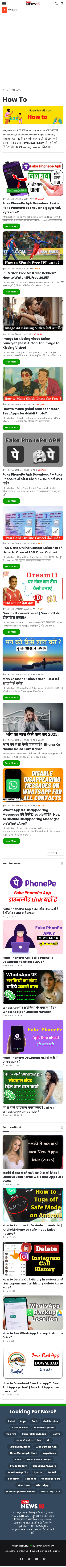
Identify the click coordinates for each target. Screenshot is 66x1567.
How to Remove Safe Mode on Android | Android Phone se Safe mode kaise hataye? (32, 1229)
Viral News (24, 1485)
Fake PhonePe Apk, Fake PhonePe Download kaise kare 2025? (28, 960)
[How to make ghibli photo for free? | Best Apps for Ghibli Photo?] (33, 384)
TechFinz (53, 1472)
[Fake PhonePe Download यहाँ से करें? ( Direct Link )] (33, 1037)
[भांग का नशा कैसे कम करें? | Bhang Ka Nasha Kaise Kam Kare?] (33, 720)
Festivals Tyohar (44, 1427)
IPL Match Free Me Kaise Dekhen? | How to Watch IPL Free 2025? (30, 275)
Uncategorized (50, 1478)
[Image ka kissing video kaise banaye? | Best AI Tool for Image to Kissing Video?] (33, 314)
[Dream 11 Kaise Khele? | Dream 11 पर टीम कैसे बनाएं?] (33, 588)
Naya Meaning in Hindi (23, 1453)
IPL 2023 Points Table (28, 1440)
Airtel (11, 1421)
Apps (23, 1421)
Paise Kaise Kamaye (39, 1459)
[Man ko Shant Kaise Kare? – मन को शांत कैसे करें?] (33, 654)
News (18, 1459)
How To (56, 1434)
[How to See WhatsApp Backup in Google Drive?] (33, 1312)
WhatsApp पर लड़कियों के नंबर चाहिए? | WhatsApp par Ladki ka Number (30, 1010)
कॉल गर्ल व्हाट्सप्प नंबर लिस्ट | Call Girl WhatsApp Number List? (29, 1110)
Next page (53, 852)
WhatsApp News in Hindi (20, 1491)
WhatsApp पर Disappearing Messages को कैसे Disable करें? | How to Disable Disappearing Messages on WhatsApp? (31, 817)
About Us (10, 1550)
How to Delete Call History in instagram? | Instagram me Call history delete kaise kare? (33, 1283)
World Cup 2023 (50, 1491)
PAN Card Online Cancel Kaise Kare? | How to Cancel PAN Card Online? (32, 550)
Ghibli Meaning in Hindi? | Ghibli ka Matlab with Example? (37, 9)
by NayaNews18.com (43, 1545)
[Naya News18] (33, 3)
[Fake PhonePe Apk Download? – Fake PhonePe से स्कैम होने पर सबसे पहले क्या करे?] (33, 450)
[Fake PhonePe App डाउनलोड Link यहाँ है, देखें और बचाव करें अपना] (33, 888)
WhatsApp (42, 1485)
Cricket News (20, 1427)
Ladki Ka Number (19, 1446)
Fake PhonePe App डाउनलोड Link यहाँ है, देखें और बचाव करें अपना (31, 911)
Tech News (13, 1478)
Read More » (11, 226)
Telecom (30, 1478)
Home (7, 90)
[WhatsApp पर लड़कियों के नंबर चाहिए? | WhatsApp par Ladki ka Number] (33, 987)
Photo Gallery (18, 1466)
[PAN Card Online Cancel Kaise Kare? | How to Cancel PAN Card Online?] (33, 523)
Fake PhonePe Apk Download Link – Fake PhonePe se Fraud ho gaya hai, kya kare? (32, 207)
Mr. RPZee (9, 198)
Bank (35, 1421)
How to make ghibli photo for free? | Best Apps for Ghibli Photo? (32, 411)
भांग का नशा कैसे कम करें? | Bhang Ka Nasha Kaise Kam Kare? (31, 746)
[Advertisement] (33, 49)
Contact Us (22, 1550)
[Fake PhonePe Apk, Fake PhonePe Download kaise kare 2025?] (33, 937)
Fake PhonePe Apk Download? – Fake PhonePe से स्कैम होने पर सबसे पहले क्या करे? (32, 479)
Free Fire (11, 1434)
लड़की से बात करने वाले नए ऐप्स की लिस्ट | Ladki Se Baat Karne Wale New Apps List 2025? (33, 1177)
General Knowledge (34, 1434)
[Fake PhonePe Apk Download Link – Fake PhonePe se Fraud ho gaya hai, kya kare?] (33, 178)
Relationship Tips (18, 1472)
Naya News (49, 1453)
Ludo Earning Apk (46, 1446)
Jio (48, 1440)
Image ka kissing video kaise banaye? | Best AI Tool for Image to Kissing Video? (31, 343)
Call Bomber (50, 1421)
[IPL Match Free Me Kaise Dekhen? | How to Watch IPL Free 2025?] (33, 248)
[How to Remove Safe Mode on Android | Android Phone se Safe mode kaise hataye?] (33, 1205)
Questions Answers (44, 1466)
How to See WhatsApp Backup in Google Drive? (33, 1335)
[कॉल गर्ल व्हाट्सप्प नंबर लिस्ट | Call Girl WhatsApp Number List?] (33, 1087)
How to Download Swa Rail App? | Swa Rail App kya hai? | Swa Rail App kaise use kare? (31, 1387)
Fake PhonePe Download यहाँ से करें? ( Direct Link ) (30, 1060)
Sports (38, 1472)
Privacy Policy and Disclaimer (45, 1550)
